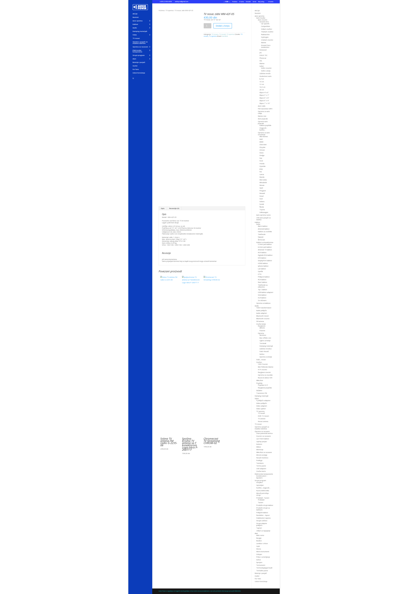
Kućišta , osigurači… (263, 488)
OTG (259, 274)
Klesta (258, 549)
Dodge (261, 155)
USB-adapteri (261, 468)
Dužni (258, 224)
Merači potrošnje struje (262, 494)
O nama (241, 2)
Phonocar (262, 58)
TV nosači (222, 34)
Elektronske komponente (137, 51)
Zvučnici (259, 362)
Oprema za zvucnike (265, 375)
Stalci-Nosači (264, 351)
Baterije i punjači (139, 62)
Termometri (260, 565)
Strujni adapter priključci (261, 524)
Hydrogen (264, 37)
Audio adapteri (261, 313)
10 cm (261, 82)
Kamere (259, 444)
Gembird (225, 36)
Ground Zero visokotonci (265, 46)
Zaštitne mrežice (265, 349)
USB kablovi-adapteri (265, 292)
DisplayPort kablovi (265, 260)
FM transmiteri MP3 (265, 109)
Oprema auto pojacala (263, 122)
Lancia (261, 174)
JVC (260, 53)
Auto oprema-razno (263, 215)
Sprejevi (259, 562)
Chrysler (262, 147)
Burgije (258, 538)
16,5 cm (262, 87)
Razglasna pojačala (265, 388)
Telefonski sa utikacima (263, 286)
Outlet (135, 66)
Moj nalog (261, 2)
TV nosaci (136, 38)
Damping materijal (266, 346)
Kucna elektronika (262, 490)
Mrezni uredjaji (261, 455)
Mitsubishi (263, 182)
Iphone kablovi (263, 266)
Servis (254, 2)
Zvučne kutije (261, 324)
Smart (261, 196)
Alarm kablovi (262, 226)
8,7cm (261, 79)
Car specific (265, 24)
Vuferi (261, 66)
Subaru (261, 201)
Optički (260, 271)
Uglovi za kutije (265, 340)
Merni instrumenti (262, 551)
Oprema (261, 333)
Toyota (262, 209)
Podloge (259, 460)
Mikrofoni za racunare (264, 452)
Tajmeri (259, 528)
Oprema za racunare (140, 47)
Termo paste (261, 466)
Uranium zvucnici (267, 40)
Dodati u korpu (223, 26)
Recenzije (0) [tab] (174, 208)
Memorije (259, 449)
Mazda (261, 177)
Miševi (258, 447)
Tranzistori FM (261, 393)
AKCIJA (135, 14)
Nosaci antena (263, 421)
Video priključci (261, 403)
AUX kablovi (262, 252)
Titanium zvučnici (267, 32)
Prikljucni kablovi (264, 277)
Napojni (260, 237)
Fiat (260, 158)
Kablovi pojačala (265, 125)
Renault (262, 193)
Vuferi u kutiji (265, 71)
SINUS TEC (263, 55)
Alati (134, 59)
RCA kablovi (262, 279)
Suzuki (261, 204)
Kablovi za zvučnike (265, 231)
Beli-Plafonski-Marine (265, 367)
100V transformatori (263, 308)
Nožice (261, 354)
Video (135, 35)
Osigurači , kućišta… (263, 129)
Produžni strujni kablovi (264, 505)
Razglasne (261, 326)
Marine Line (262, 116)
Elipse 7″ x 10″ (264, 103)
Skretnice (262, 335)
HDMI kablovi (263, 263)
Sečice (258, 560)
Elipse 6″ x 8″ (264, 98)
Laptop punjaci (261, 441)
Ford (261, 161)
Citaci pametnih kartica (264, 433)
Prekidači (261, 500)
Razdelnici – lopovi (263, 515)
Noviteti (136, 17)
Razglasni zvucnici (264, 372)
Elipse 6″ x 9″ (264, 100)
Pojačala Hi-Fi (263, 385)
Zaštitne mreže (265, 73)
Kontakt (248, 2)
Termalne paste (262, 570)
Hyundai (262, 166)
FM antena (260, 321)
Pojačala (259, 383)
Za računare (262, 300)
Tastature (260, 463)
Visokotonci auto (265, 76)
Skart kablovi (262, 282)
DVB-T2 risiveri (263, 416)
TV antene (261, 419)
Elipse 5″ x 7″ (264, 95)
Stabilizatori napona (263, 518)
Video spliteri (261, 409)
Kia (260, 172)
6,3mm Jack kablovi (265, 247)
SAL (260, 61)
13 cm (261, 84)
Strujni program (139, 55)
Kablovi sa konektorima (264, 242)
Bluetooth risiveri (262, 316)
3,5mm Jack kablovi (265, 244)
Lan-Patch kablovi (262, 439)
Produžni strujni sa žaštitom (263, 509)
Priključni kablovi (262, 512)
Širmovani (261, 240)
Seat (261, 199)
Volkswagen (263, 212)
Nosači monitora (262, 458)
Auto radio (261, 106)
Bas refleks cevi (265, 338)
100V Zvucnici (263, 364)
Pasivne (262, 330)
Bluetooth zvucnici (262, 318)
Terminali (262, 343)
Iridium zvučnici (266, 29)
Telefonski (261, 234)
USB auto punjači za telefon (263, 219)
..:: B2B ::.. (226, 2)
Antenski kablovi (263, 229)
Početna (234, 2)
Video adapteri (261, 406)
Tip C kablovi (262, 289)
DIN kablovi (262, 258)
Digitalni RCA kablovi (265, 255)
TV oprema (169, 10)
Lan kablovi (262, 269)
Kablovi (135, 24)
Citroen (262, 150)
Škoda (261, 207)
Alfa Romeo (263, 136)
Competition (265, 26)
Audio (135, 28)
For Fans (136, 69)
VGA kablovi (262, 295)
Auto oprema (137, 21)
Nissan (261, 185)
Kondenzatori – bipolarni (261, 477)
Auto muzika (260, 18)
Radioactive (265, 34)
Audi (261, 139)
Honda (261, 163)
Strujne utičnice (261, 521)
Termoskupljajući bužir (264, 568)
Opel (261, 188)
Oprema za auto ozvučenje (264, 134)
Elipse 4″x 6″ (264, 92)
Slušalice (259, 390)
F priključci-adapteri (263, 400)
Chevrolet (263, 144)
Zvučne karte (261, 471)
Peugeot (262, 191)
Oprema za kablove (263, 303)
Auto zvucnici (262, 20)
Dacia (261, 153)
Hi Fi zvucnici (262, 369)
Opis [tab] (162, 208)
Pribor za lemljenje (263, 557)
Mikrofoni (259, 380)
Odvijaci (259, 554)
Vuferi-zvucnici (266, 68)
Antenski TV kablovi (265, 250)
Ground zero (264, 22)
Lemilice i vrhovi (262, 543)
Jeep (261, 169)
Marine (263, 42)
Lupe (258, 546)
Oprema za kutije (265, 357)
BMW (261, 142)
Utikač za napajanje (263, 531)
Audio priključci (261, 310)
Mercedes (263, 180)
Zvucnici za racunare (263, 436)
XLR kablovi (262, 298)
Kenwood (262, 50)
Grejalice (259, 482)
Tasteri (260, 502)
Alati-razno (260, 535)
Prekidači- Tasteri (262, 498)
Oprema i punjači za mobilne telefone (140, 42)
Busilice (259, 541)
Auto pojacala (263, 119)
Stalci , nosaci (261, 359)
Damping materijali (140, 31)
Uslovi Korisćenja (139, 73)
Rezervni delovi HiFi (265, 378)
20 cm (261, 90)
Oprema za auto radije (264, 112)
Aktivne (262, 328)
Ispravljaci (260, 485)
